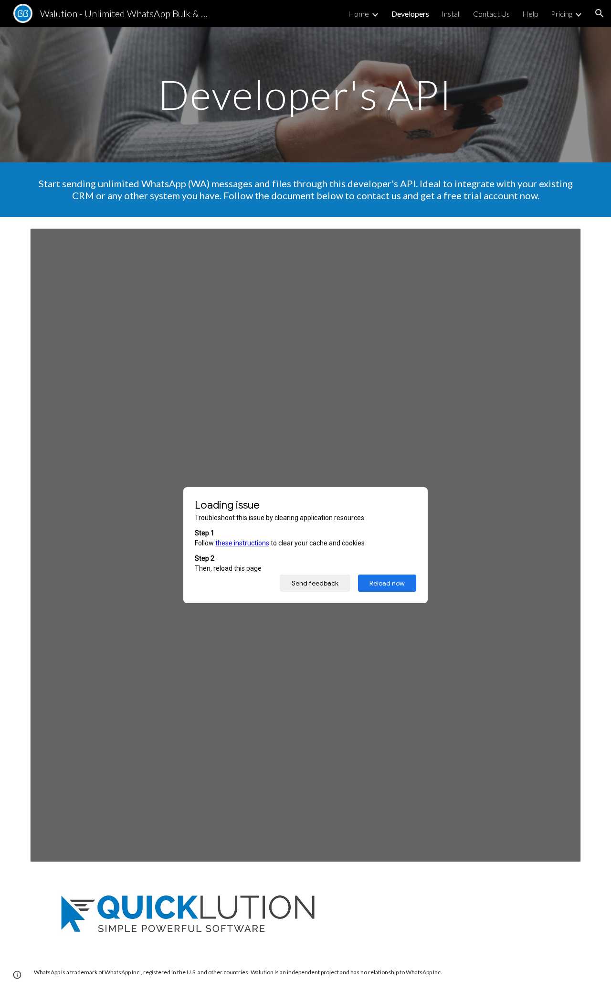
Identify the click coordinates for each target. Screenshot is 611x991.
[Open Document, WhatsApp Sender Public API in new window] (562, 240)
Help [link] (530, 13)
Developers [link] (410, 13)
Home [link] (358, 13)
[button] (599, 13)
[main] (305, 94)
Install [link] (451, 13)
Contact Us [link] (491, 13)
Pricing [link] (561, 13)
